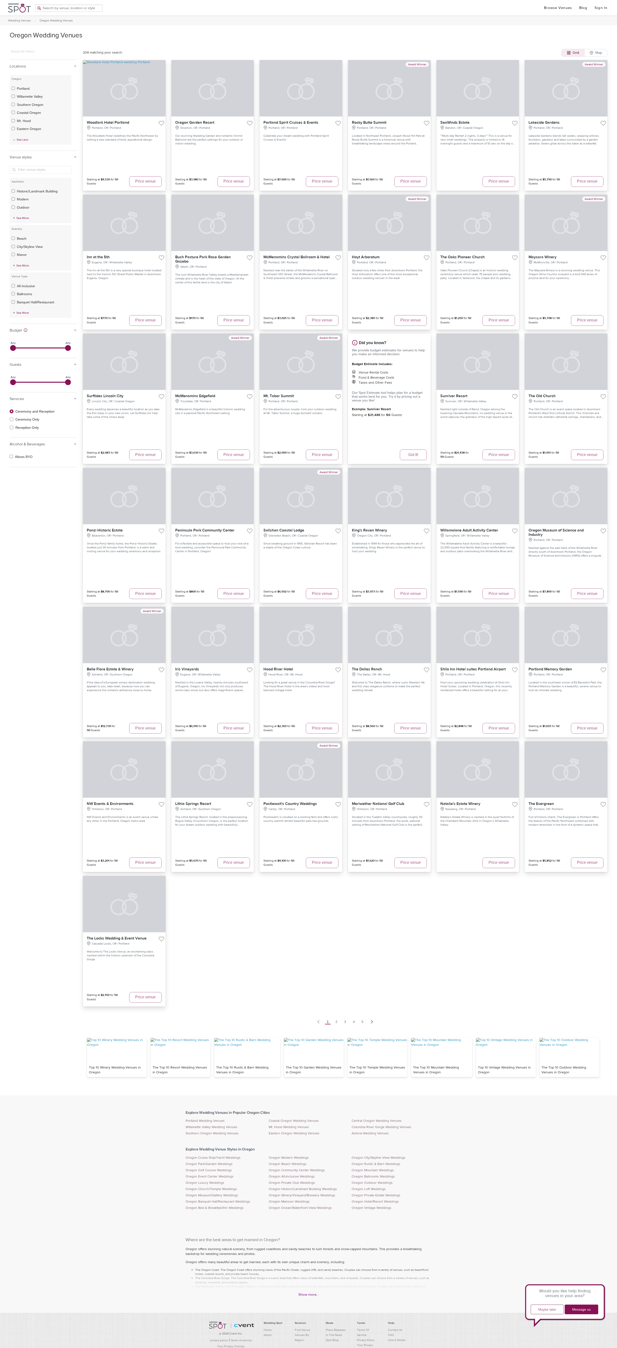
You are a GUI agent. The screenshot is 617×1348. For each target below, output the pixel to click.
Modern (23, 199)
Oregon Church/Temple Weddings (211, 1189)
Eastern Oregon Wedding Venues (294, 1133)
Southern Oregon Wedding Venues (212, 1133)
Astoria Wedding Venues (370, 1133)
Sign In (601, 8)
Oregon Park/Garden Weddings (209, 1164)
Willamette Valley (30, 96)
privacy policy (219, 1340)
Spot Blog (332, 1340)
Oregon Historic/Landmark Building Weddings (303, 1189)
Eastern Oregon (29, 129)
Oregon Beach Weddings (288, 1164)
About (268, 1335)
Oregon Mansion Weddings (289, 1201)
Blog (583, 8)
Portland (23, 88)
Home (268, 1330)
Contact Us (395, 1330)
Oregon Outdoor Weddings (372, 1183)
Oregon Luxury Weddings (205, 1183)
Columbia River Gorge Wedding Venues (381, 1127)
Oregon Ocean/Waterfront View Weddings (300, 1208)
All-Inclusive (26, 286)
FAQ (391, 1335)
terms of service (241, 1340)
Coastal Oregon (29, 113)
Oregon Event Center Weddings (210, 1176)
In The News (334, 1335)
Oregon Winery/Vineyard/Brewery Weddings (302, 1195)
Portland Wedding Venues (205, 1121)
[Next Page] (372, 1022)
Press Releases (336, 1330)
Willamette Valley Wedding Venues (211, 1127)
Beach (22, 238)
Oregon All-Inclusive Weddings (292, 1176)
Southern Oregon (30, 105)
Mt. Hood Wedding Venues (289, 1127)
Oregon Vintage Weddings (371, 1208)
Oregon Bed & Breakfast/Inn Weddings (215, 1208)
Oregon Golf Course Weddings (209, 1170)
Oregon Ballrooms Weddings (373, 1176)
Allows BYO (24, 457)
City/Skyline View (30, 247)
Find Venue (302, 1330)
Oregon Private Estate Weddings (376, 1195)
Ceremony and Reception (34, 411)
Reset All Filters (22, 51)
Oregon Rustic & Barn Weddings (376, 1164)
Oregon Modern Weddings (289, 1158)
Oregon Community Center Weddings (297, 1170)
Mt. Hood (24, 121)
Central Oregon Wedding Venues (377, 1121)
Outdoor (23, 207)
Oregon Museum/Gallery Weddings (212, 1195)
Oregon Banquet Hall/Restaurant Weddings (218, 1201)
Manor (22, 255)
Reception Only (27, 427)
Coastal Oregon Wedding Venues (294, 1121)
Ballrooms (24, 294)
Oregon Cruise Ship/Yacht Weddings (213, 1158)
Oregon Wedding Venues (56, 20)
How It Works (396, 1340)
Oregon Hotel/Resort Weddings (375, 1201)
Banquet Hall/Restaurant (35, 302)
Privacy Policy (366, 1340)
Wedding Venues (19, 20)
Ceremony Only (27, 419)
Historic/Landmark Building (37, 191)
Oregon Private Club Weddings (292, 1183)
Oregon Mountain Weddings (373, 1170)
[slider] (13, 348)
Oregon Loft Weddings (369, 1189)
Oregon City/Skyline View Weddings (378, 1158)
